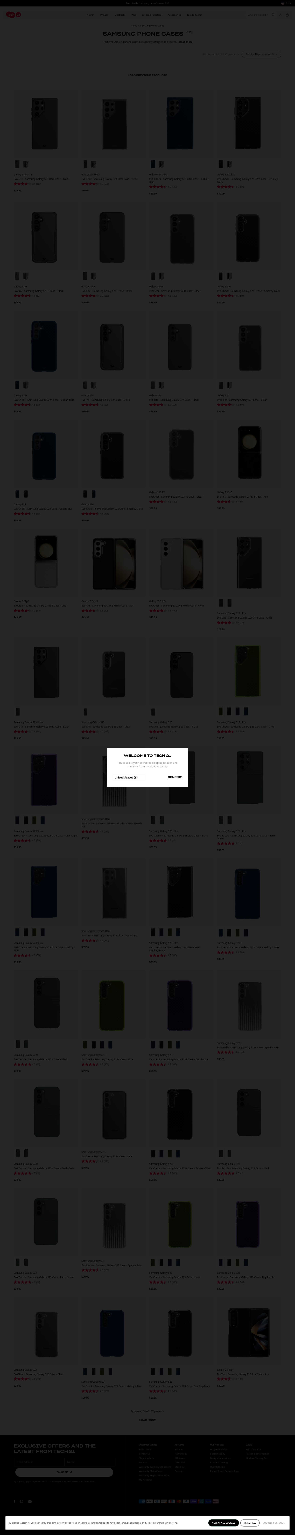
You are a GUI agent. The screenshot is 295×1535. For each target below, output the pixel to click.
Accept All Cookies (223, 1522)
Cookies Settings (274, 1522)
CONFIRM (175, 777)
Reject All (250, 1522)
